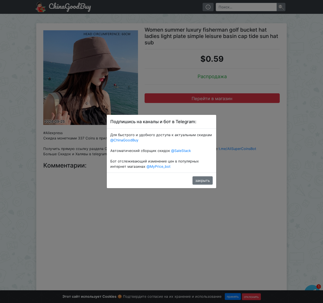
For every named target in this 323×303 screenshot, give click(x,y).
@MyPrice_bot (159, 166)
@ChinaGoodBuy (124, 140)
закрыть (202, 180)
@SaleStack (181, 150)
